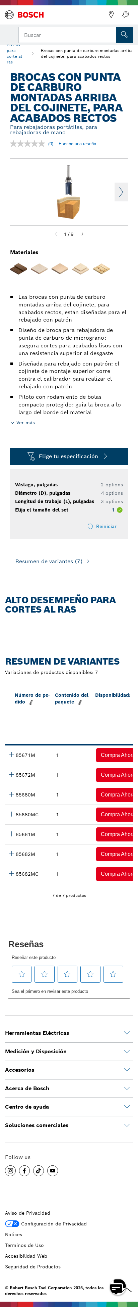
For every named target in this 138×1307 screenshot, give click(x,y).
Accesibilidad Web (26, 1256)
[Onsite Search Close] (110, 34)
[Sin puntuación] (29, 143)
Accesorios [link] (19, 1069)
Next (121, 192)
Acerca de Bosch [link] (27, 1088)
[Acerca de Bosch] (127, 1088)
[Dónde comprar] (111, 14)
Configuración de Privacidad (54, 1224)
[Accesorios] (127, 1070)
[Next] (82, 234)
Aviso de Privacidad (27, 1213)
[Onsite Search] (124, 35)
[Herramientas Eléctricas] (127, 1033)
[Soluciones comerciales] (127, 1125)
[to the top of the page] (128, 1267)
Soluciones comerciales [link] (36, 1125)
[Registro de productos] (125, 14)
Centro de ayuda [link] (27, 1106)
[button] (10, 1170)
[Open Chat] (118, 1287)
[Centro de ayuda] (127, 1107)
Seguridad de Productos (33, 1267)
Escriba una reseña (77, 143)
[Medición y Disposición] (127, 1051)
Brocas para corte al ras (14, 53)
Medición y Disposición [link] (36, 1051)
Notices (13, 1234)
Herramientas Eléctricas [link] (37, 1032)
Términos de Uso (24, 1245)
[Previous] (56, 234)
